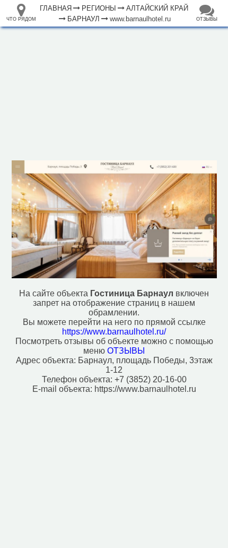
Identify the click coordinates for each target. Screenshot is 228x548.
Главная (56, 8)
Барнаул (83, 19)
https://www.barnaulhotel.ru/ (114, 331)
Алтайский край (157, 8)
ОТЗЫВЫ (126, 350)
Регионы (99, 8)
